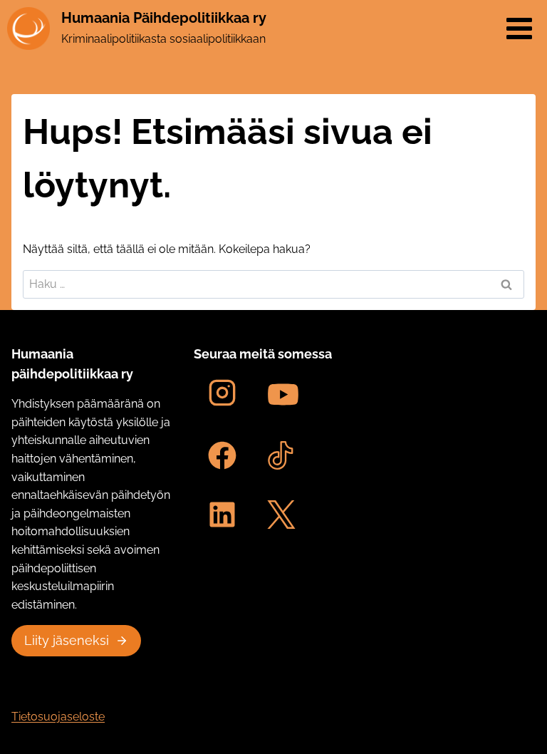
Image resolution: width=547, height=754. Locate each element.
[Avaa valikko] (519, 28)
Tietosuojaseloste (58, 716)
